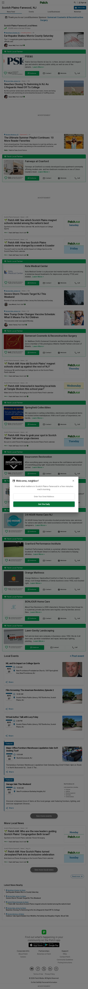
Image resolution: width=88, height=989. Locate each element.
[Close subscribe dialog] (73, 480)
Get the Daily (44, 504)
